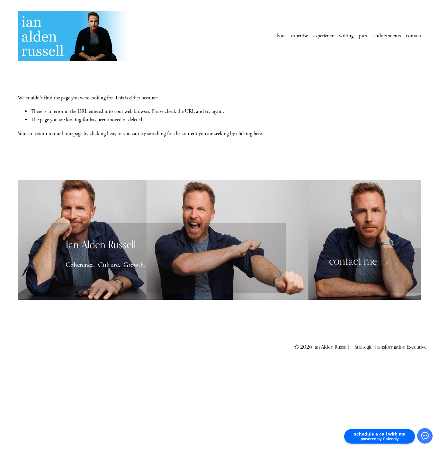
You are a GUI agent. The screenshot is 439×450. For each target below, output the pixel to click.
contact (413, 35)
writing (346, 35)
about (280, 35)
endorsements (387, 35)
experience (323, 35)
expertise (299, 35)
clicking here (102, 133)
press (363, 35)
